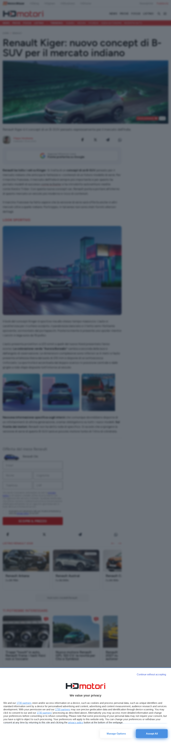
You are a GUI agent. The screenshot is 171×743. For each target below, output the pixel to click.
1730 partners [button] (24, 702)
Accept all (152, 733)
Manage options (116, 733)
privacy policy (75, 722)
